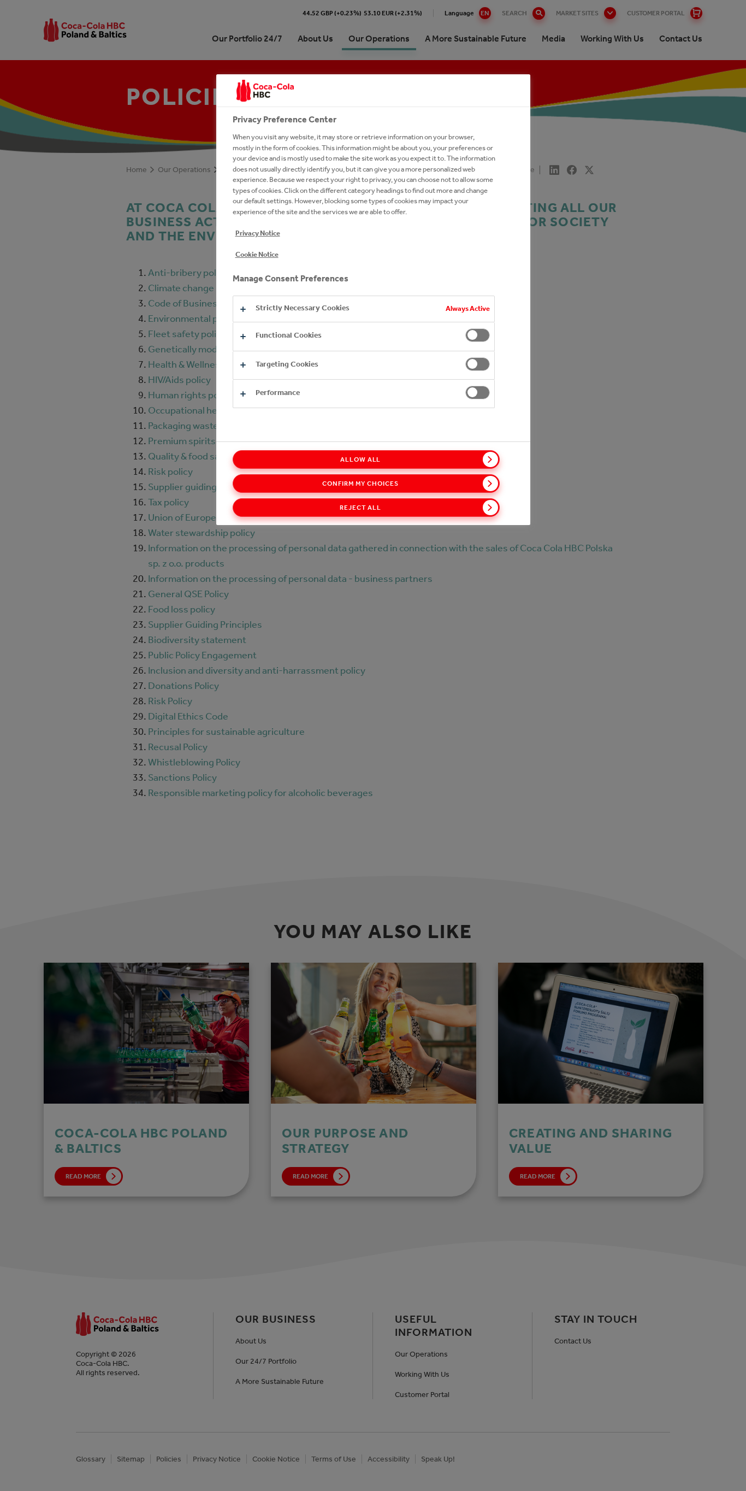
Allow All (360, 459)
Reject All (360, 507)
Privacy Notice (257, 233)
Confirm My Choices (360, 483)
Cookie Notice (257, 254)
